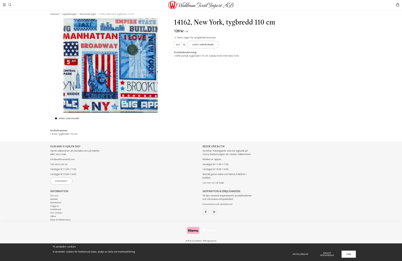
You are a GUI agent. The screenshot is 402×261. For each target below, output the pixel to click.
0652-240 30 (61, 164)
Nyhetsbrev (55, 202)
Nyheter (54, 199)
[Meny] (4, 4)
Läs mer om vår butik (213, 182)
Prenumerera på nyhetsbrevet (217, 204)
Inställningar (300, 254)
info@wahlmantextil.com (62, 159)
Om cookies (56, 212)
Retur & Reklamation (60, 219)
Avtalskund (55, 209)
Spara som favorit (68, 118)
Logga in (54, 206)
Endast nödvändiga (327, 254)
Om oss (54, 195)
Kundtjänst (61, 181)
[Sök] (10, 4)
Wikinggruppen (209, 240)
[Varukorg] (397, 4)
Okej (348, 254)
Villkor (53, 216)
